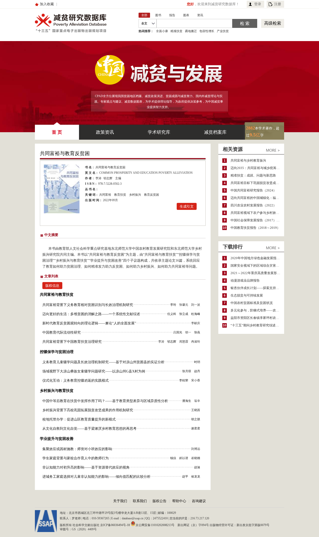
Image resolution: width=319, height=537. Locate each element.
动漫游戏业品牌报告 (245, 280)
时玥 (197, 362)
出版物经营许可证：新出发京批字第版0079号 (239, 525)
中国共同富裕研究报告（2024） (253, 190)
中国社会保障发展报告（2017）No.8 (257, 220)
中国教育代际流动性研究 (61, 332)
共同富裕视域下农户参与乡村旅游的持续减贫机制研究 (257, 213)
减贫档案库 (215, 132)
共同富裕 (105, 194)
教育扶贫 (120, 194)
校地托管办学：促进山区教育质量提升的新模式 (79, 419)
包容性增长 (206, 31)
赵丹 (197, 371)
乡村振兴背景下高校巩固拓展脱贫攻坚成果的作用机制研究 (87, 410)
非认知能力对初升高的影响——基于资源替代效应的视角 (86, 467)
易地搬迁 (191, 31)
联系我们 (140, 501)
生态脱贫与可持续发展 (247, 295)
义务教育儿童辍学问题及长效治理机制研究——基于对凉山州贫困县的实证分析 (103, 362)
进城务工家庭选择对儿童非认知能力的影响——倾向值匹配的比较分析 (96, 476)
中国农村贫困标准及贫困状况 (252, 303)
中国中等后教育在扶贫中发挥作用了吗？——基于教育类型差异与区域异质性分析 (105, 401)
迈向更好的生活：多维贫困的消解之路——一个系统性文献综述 (91, 314)
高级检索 (272, 23)
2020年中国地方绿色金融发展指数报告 (257, 258)
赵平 (185, 476)
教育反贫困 (151, 194)
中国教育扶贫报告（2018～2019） (255, 228)
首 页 (57, 132)
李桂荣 (183, 380)
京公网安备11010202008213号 (155, 524)
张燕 (197, 332)
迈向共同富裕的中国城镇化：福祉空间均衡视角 (257, 198)
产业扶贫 (223, 31)
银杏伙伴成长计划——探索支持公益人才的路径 (257, 288)
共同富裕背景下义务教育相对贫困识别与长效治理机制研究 (87, 305)
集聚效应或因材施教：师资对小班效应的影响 (77, 449)
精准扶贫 (176, 31)
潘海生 (186, 401)
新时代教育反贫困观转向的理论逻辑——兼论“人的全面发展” (89, 323)
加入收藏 (47, 4)
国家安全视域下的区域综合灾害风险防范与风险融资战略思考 (257, 265)
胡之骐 (195, 419)
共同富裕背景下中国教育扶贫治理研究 (72, 342)
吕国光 (177, 332)
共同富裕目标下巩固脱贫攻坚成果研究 (257, 183)
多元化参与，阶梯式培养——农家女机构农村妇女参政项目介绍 (257, 310)
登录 (257, 4)
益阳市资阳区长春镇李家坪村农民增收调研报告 (257, 318)
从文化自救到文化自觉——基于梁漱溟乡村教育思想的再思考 (89, 428)
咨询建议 (199, 501)
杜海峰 (195, 314)
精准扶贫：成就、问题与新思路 (253, 175)
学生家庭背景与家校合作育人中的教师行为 (75, 458)
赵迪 (197, 467)
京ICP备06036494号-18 (115, 525)
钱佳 (173, 458)
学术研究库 (159, 132)
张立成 (183, 314)
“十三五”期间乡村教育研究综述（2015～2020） (257, 325)
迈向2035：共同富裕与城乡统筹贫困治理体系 (257, 168)
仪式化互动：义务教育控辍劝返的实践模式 (75, 380)
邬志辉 (107, 178)
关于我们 (120, 501)
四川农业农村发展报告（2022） (253, 205)
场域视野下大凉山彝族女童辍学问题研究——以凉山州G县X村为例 (93, 371)
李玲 (173, 304)
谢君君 (195, 428)
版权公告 (159, 501)
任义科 (171, 314)
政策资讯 (105, 132)
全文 (144, 23)
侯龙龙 (195, 476)
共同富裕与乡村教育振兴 (248, 160)
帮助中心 (179, 501)
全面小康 (162, 31)
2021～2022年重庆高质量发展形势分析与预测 (257, 273)
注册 (277, 4)
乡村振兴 (135, 194)
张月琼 (186, 371)
